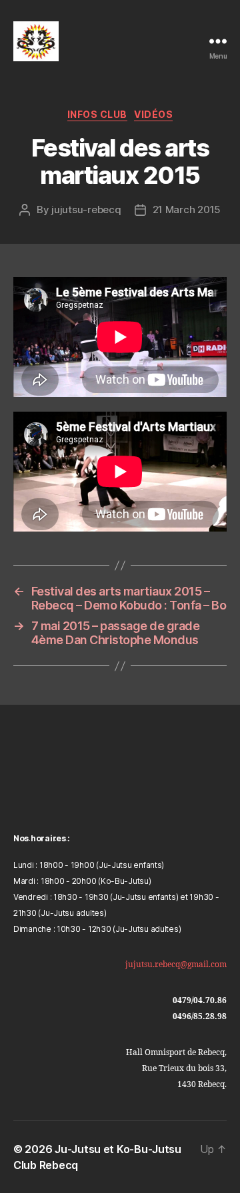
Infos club (97, 114)
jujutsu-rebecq (86, 209)
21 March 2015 (187, 209)
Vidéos (153, 114)
